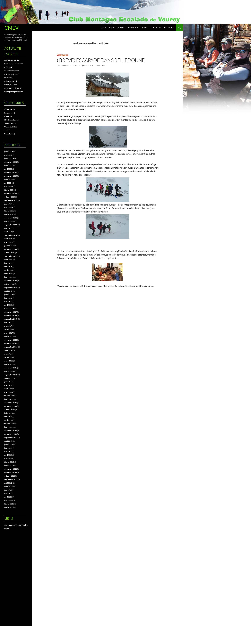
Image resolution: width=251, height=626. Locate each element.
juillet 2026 (8, 151)
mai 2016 (8, 354)
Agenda (121, 28)
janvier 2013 (9, 465)
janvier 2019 (9, 277)
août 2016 (8, 350)
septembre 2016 (10, 347)
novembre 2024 (10, 176)
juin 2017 (8, 322)
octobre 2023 (9, 197)
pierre (77, 66)
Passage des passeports (13, 92)
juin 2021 (8, 228)
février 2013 (9, 462)
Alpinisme (8, 109)
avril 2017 (8, 329)
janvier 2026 (9, 158)
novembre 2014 (10, 406)
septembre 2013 (10, 437)
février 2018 (9, 308)
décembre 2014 (10, 403)
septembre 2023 (10, 200)
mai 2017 (8, 326)
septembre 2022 (10, 225)
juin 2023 (8, 204)
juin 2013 (8, 448)
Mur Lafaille (9, 78)
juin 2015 (8, 382)
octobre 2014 (9, 410)
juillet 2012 (8, 486)
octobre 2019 (9, 253)
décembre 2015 (10, 368)
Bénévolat (8, 67)
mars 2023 (8, 207)
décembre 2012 (10, 469)
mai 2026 (8, 155)
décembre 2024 (10, 172)
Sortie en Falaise (10, 85)
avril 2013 (8, 455)
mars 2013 (8, 458)
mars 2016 (8, 361)
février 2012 (9, 504)
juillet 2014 (8, 413)
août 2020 (8, 239)
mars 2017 (8, 333)
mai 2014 (8, 417)
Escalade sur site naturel (13, 64)
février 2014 (9, 424)
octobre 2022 (9, 221)
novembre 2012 (10, 472)
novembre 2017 (10, 315)
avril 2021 (8, 232)
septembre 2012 (10, 479)
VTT (6, 130)
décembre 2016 (10, 340)
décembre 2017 (10, 312)
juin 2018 (8, 298)
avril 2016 (8, 357)
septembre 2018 (10, 287)
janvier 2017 (9, 336)
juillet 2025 (8, 165)
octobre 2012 (9, 476)
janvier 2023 (9, 214)
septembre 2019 (10, 256)
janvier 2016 (9, 364)
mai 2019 (8, 267)
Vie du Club (62, 55)
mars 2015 (8, 392)
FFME (6, 528)
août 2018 (8, 291)
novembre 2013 (10, 434)
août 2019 (8, 260)
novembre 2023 (10, 193)
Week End (8, 134)
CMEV (11, 28)
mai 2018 (8, 301)
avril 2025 (8, 169)
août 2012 (8, 483)
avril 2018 (8, 305)
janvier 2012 (9, 507)
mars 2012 (8, 500)
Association (107, 28)
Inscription (169, 28)
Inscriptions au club (11, 60)
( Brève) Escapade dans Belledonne (101, 60)
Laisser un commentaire (95, 66)
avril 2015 (8, 389)
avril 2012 (8, 497)
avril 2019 (8, 270)
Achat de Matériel (11, 81)
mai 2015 (8, 385)
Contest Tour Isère (11, 71)
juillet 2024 (8, 179)
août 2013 (8, 441)
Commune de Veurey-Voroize (16, 525)
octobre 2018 (9, 284)
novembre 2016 (10, 343)
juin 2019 (8, 263)
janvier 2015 (9, 399)
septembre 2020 (10, 235)
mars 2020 (8, 242)
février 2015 (9, 396)
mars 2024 (8, 186)
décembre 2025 (10, 162)
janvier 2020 (9, 246)
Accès (144, 28)
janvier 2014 (9, 427)
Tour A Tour (8, 123)
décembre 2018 (10, 280)
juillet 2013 (8, 444)
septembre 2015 (10, 375)
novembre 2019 (10, 249)
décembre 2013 (10, 430)
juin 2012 (8, 490)
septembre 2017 (10, 319)
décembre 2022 (10, 218)
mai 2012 (8, 493)
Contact (154, 28)
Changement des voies (13, 88)
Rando (6, 116)
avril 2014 (8, 420)
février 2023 (9, 211)
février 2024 (9, 190)
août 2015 (8, 378)
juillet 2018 (8, 294)
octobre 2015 (9, 371)
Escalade (132, 28)
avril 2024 (8, 183)
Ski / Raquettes (10, 120)
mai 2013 (8, 451)
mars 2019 (8, 274)
